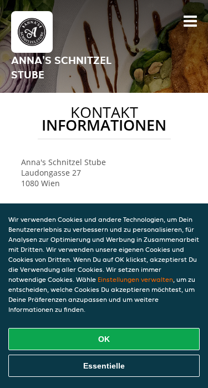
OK (104, 339)
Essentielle (104, 365)
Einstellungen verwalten (135, 279)
